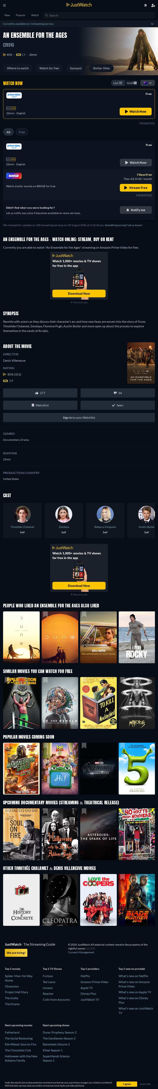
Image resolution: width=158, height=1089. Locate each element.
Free (22, 132)
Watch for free (49, 68)
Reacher (48, 993)
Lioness (48, 988)
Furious (48, 976)
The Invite (11, 998)
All (8, 132)
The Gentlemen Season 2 (59, 1038)
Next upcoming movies (18, 1025)
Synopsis (76, 68)
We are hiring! (16, 952)
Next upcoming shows (56, 1025)
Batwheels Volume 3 (56, 1044)
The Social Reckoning (19, 1038)
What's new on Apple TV (134, 992)
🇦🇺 (145, 83)
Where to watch (18, 68)
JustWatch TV (90, 999)
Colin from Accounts (56, 999)
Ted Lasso (49, 982)
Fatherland (12, 1032)
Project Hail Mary (16, 992)
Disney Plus (88, 993)
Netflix (85, 976)
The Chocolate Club (18, 1050)
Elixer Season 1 (53, 1050)
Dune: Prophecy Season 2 (59, 1032)
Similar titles (101, 68)
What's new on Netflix (133, 976)
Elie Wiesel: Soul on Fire (20, 1044)
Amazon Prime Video (94, 982)
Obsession (12, 986)
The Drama (12, 1004)
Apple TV (87, 988)
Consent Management (81, 952)
